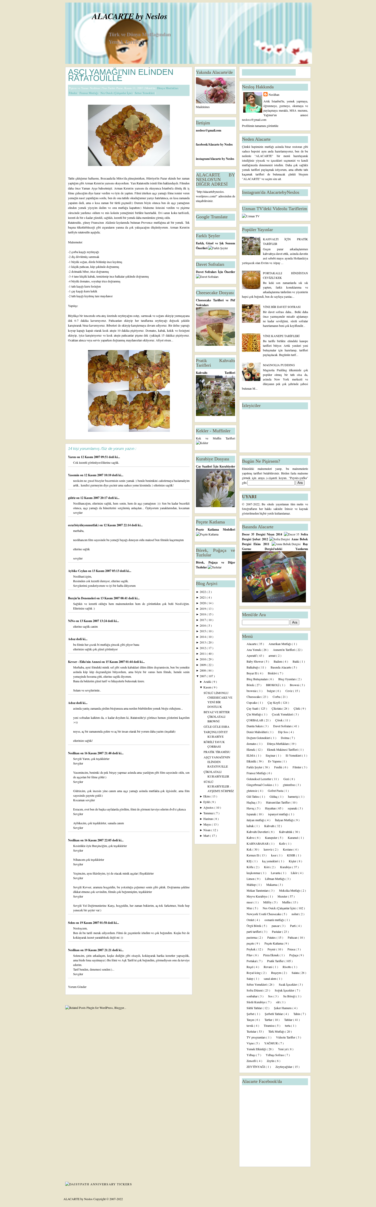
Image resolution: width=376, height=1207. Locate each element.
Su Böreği (289, 996)
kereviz (268, 849)
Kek (249, 849)
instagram (202, 159)
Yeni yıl (283, 1049)
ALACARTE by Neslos (129, 16)
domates (252, 744)
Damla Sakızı (255, 726)
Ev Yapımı (275, 761)
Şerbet (251, 1014)
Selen (72, 923)
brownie (252, 691)
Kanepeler (271, 837)
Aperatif (252, 655)
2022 (203, 592)
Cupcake (252, 702)
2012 (203, 648)
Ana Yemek (254, 650)
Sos (270, 996)
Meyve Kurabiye (257, 896)
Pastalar (277, 931)
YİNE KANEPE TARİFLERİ (281, 336)
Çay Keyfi (274, 702)
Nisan (207, 830)
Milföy (267, 902)
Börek (251, 685)
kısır (274, 855)
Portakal (252, 961)
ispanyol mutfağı (278, 814)
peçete (251, 943)
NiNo (72, 621)
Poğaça (294, 955)
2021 (203, 597)
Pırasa (291, 949)
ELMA (251, 755)
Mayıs (207, 824)
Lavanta (276, 873)
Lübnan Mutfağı (275, 879)
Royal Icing (254, 973)
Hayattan (271, 808)
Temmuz (208, 813)
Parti (293, 926)
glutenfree (289, 785)
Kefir (282, 843)
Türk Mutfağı (276, 1031)
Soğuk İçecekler (285, 990)
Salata (296, 973)
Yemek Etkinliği (257, 1049)
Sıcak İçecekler (288, 984)
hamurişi (293, 796)
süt (278, 1002)
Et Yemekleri (294, 755)
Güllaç (274, 796)
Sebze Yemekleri (145, 93)
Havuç (251, 808)
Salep (250, 978)
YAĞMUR (271, 1043)
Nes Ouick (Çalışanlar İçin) (117, 93)
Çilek (297, 708)
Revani (268, 967)
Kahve (251, 837)
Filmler (73, 93)
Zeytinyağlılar (284, 1067)
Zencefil (252, 1061)
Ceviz (289, 691)
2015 (203, 631)
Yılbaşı (251, 1055)
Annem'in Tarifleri (284, 650)
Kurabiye (286, 867)
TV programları (256, 1037)
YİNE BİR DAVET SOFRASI (282, 307)
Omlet (251, 920)
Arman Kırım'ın (95, 183)
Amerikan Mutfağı (280, 644)
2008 (203, 670)
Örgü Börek (254, 926)
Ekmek (251, 749)
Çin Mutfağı (254, 714)
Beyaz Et (252, 673)
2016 (203, 625)
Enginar (271, 755)
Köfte (250, 867)
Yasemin (74, 475)
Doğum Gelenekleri (259, 738)
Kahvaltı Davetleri (258, 832)
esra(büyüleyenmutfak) (83, 525)
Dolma (285, 738)
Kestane (288, 849)
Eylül (207, 802)
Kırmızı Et (253, 855)
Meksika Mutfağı (290, 890)
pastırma (252, 937)
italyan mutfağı (256, 820)
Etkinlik (252, 761)
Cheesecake (254, 697)
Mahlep (252, 884)
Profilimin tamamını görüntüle (260, 126)
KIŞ (249, 861)
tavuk (250, 1025)
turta (288, 1025)
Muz (250, 908)
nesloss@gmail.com (208, 130)
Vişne (251, 1043)
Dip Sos (283, 732)
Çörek (279, 720)
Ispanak (252, 814)
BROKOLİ (273, 685)
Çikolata (277, 708)
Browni (295, 685)
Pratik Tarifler (275, 961)
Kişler (293, 861)
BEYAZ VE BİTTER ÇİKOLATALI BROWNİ (217, 716)
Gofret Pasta (276, 790)
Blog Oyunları (287, 679)
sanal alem (270, 978)
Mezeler (283, 896)
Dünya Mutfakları (168, 88)
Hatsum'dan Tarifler (278, 802)
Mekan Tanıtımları (258, 890)
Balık (296, 661)
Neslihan (74, 753)
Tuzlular (252, 1031)
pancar (276, 926)
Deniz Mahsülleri (257, 732)
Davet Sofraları (282, 726)
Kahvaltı (269, 826)
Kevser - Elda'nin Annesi (85, 662)
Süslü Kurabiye (256, 1002)
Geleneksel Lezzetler (259, 779)
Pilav (250, 955)
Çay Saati (253, 708)
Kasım (207, 687)
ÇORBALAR (255, 720)
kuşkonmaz (254, 873)
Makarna (272, 884)
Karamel (293, 837)
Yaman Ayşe (89, 188)
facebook (202, 144)
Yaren (72, 457)
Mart (206, 835)
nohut (295, 914)
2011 (203, 653)
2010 (203, 659)
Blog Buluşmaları (258, 679)
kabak (251, 826)
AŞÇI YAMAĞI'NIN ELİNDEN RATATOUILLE (120, 75)
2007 (203, 676)
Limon (251, 879)
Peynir (272, 949)
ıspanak (293, 808)
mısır (250, 902)
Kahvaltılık (286, 832)
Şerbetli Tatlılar (274, 1014)
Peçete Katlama (274, 943)
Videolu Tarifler (286, 1037)
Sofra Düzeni (255, 990)
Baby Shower (255, 661)
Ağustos (208, 807)
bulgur (271, 691)
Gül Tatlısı (253, 796)
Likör (294, 873)
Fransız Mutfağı (89, 93)
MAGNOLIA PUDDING (279, 365)
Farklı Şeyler (255, 767)
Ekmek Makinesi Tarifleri (282, 749)
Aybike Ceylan (78, 571)
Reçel (250, 967)
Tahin (297, 1014)
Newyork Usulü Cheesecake (264, 914)
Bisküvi (273, 673)
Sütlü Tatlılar (255, 1008)
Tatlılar (288, 1020)
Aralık (207, 681)
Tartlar (268, 1020)
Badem (278, 661)
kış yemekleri (270, 861)
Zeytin (271, 1061)
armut (272, 655)
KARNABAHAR (258, 843)
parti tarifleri (254, 931)
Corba (277, 697)
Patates (272, 937)
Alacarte (252, 644)
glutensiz (252, 790)
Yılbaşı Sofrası (275, 1055)
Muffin (286, 902)
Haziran (208, 819)
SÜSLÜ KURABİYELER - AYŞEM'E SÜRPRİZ (219, 786)
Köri (267, 867)
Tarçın (251, 1020)
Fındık (278, 767)
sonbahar (252, 996)
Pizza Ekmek (271, 955)
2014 (203, 637)
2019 (203, 608)
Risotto (287, 967)
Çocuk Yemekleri (283, 714)
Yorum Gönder (77, 987)
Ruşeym (276, 973)
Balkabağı (253, 667)
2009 (203, 665)
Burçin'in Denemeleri (82, 598)
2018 (203, 614)
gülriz (72, 498)
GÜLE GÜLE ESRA (216, 726)
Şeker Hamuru (283, 1008)
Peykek (251, 949)
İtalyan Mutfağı (284, 820)
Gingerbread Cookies (260, 785)
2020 (203, 603)
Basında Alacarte (281, 667)
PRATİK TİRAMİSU (217, 752)
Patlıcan (293, 937)
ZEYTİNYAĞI (256, 1067)
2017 (203, 620)
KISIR (291, 855)
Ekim (207, 796)
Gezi (286, 779)
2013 (203, 642)
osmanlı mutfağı (274, 920)
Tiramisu (269, 1025)
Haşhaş (251, 802)
